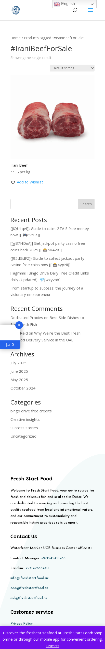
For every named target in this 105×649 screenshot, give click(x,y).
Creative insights (25, 419)
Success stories (24, 427)
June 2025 (19, 371)
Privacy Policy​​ (21, 624)
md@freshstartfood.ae (29, 598)
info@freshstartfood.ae (29, 578)
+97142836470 (37, 568)
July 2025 (18, 362)
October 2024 (22, 388)
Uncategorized (23, 436)
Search (86, 203)
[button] (26, 182)
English (67, 4)
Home (15, 37)
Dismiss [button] (52, 645)
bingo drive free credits (31, 410)
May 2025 (19, 379)
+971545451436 (53, 558)
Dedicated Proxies (26, 317)
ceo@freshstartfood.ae (29, 588)
